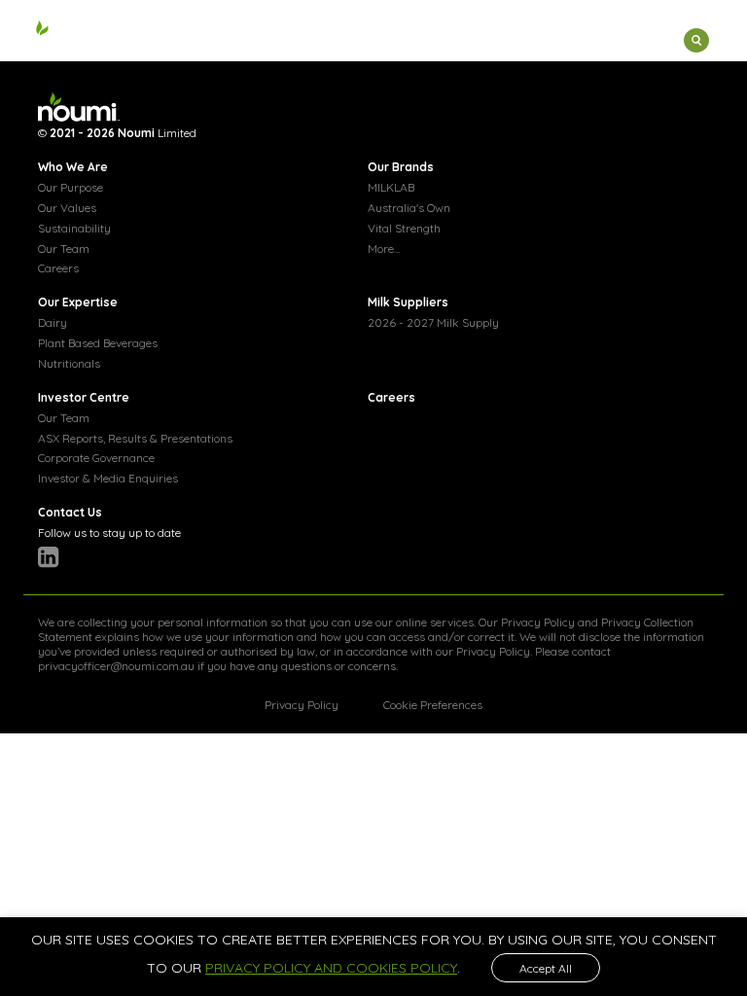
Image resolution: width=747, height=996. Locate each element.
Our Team (63, 248)
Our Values (67, 207)
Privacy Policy (538, 622)
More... (384, 248)
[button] (631, 43)
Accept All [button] (545, 968)
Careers (58, 268)
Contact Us (70, 512)
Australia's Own (409, 207)
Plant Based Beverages (98, 343)
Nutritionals (69, 363)
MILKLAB (391, 187)
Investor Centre (83, 397)
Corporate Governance (96, 457)
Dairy (52, 322)
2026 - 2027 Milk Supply (433, 322)
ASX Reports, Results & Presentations (135, 438)
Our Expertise (78, 302)
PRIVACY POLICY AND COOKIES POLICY (331, 968)
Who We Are (73, 167)
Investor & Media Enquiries (108, 478)
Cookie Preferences (432, 704)
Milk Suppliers (408, 302)
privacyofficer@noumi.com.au (116, 665)
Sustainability (74, 228)
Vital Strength (404, 228)
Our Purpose (70, 187)
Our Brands (401, 167)
